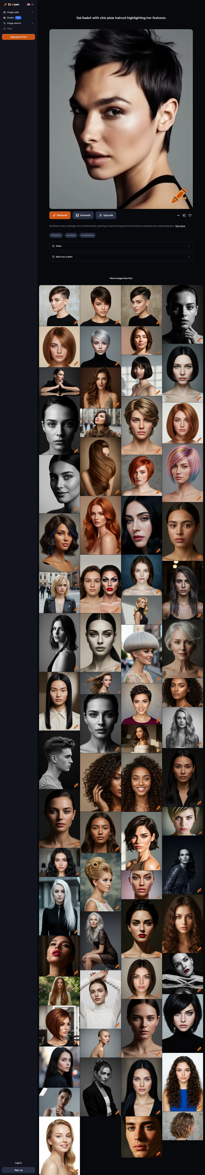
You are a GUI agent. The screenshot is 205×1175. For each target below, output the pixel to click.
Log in (18, 1163)
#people (71, 235)
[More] (178, 215)
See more (180, 226)
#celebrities (87, 235)
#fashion (56, 235)
